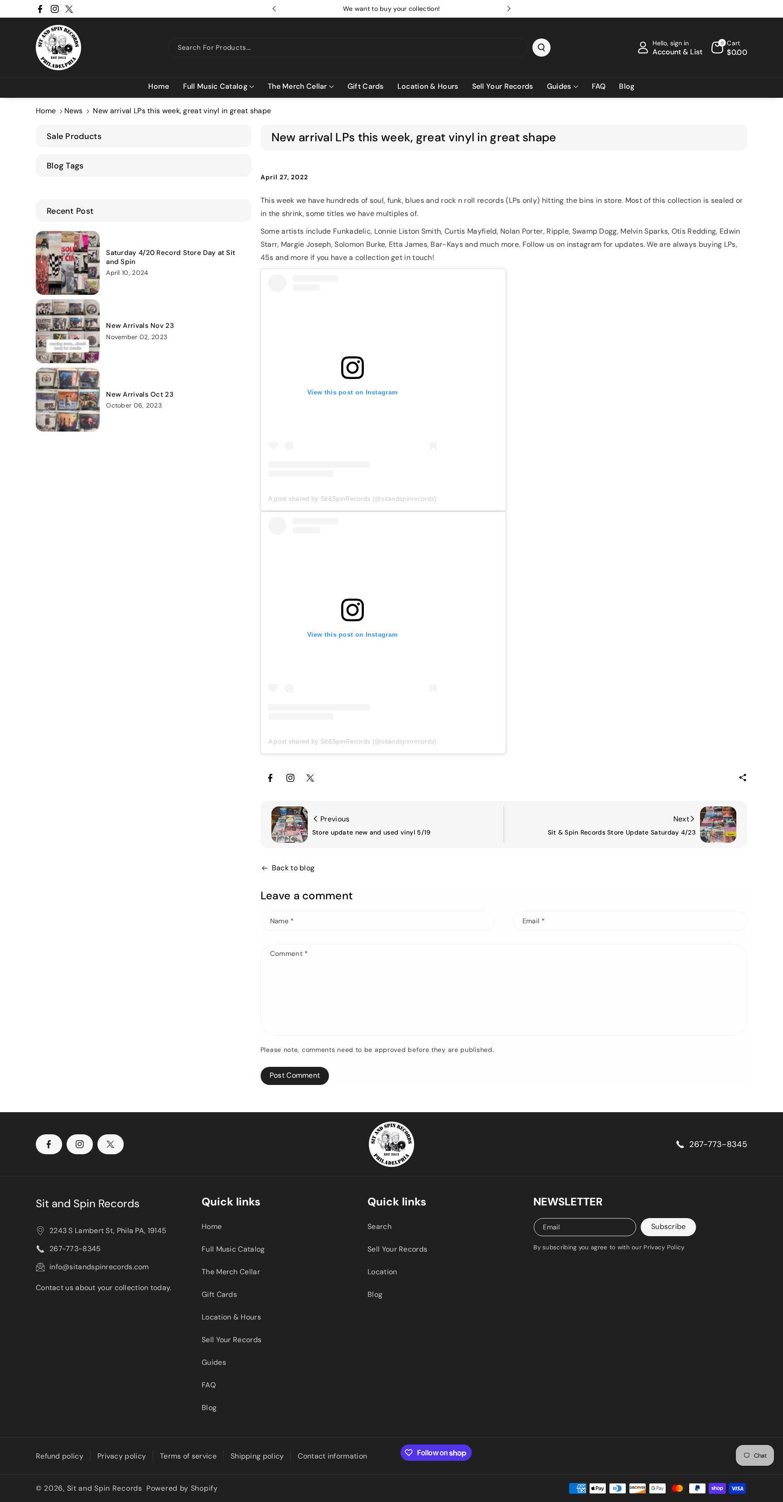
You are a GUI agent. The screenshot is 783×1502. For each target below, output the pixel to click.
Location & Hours (231, 1317)
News (73, 110)
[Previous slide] (274, 8)
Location (382, 1271)
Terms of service (188, 1456)
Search (379, 1226)
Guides (214, 1362)
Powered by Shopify (182, 1488)
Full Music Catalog (233, 1249)
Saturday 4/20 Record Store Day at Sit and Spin (170, 257)
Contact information (332, 1456)
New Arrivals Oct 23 (140, 394)
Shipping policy (257, 1456)
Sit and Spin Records (88, 1203)
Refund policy (59, 1456)
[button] (218, 86)
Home (46, 110)
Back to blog (293, 868)
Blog (209, 1407)
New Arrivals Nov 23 (140, 326)
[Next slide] (509, 8)
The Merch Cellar (231, 1271)
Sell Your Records (231, 1339)
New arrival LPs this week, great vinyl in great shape (182, 110)
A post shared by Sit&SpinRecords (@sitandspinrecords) (352, 498)
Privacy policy (121, 1456)
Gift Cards (219, 1294)
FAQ (209, 1385)
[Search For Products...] (541, 47)
